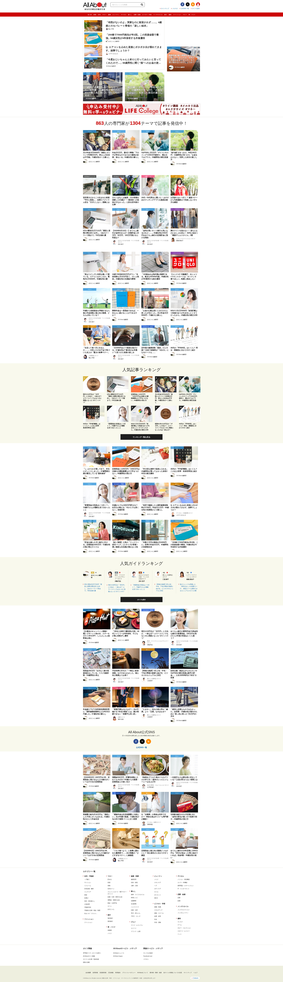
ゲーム (180, 925)
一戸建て (87, 879)
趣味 (170, 14)
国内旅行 (110, 921)
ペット (180, 934)
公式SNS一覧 (185, 8)
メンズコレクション (184, 909)
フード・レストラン (137, 925)
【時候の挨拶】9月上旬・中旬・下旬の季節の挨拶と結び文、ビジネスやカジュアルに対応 (164, 587)
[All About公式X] (188, 4)
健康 (109, 14)
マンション (87, 882)
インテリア (87, 892)
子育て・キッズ (135, 916)
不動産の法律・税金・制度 (92, 910)
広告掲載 (110, 972)
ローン (110, 906)
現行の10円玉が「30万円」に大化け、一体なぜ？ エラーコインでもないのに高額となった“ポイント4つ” (117, 588)
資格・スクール (159, 913)
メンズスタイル (158, 14)
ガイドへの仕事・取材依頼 (91, 959)
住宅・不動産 (89, 876)
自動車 (110, 930)
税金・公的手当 (112, 903)
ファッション (177, 14)
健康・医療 (135, 876)
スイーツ (133, 928)
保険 (109, 885)
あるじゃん (111, 909)
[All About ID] (198, 4)
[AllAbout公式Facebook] (182, 4)
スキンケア (157, 882)
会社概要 (88, 972)
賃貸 (85, 895)
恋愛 (179, 897)
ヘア (155, 885)
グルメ (185, 14)
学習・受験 (157, 922)
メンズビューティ (183, 913)
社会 (155, 919)
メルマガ (175, 8)
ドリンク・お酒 (135, 931)
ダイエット (157, 895)
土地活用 (87, 904)
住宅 (99, 14)
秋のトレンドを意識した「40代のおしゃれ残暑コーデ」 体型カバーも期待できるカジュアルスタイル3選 (189, 587)
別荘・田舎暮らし (89, 901)
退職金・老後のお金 (114, 900)
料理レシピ (134, 897)
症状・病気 (134, 882)
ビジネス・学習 (146, 14)
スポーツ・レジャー (184, 931)
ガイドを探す (196, 8)
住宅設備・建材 (89, 888)
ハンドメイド (135, 907)
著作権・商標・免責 (156, 972)
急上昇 (90, 14)
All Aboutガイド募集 (89, 956)
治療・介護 (134, 885)
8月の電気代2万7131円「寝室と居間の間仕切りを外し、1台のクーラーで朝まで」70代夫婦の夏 (93, 587)
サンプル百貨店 (148, 953)
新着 (95, 14)
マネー (104, 14)
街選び (86, 898)
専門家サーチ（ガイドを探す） (92, 953)
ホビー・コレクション (184, 928)
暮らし (130, 14)
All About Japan (118, 956)
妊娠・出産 (134, 910)
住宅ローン (111, 888)
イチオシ (146, 959)
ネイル (156, 892)
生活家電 (133, 904)
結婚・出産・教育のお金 (115, 897)
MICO (156, 898)
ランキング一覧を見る (141, 437)
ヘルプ (195, 972)
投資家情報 (103, 972)
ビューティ (116, 14)
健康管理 (133, 879)
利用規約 (117, 972)
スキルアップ (158, 910)
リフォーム (87, 885)
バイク (110, 933)
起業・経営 (157, 916)
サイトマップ (165, 8)
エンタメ (180, 922)
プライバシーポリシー (129, 972)
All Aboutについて (142, 972)
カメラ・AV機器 (182, 882)
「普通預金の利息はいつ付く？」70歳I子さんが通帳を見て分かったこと (140, 587)
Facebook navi (147, 956)
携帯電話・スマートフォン (186, 885)
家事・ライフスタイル (137, 894)
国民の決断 (86, 962)
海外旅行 (110, 918)
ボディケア (157, 888)
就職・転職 (157, 907)
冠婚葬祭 (133, 901)
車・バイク (192, 14)
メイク (156, 879)
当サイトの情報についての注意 (172, 972)
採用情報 (95, 972)
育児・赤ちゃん (135, 913)
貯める (110, 879)
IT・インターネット (183, 888)
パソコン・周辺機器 (184, 879)
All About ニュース (118, 953)
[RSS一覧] (193, 4)
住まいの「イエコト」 (91, 913)
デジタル (123, 14)
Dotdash (195, 978)
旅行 (165, 14)
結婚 (179, 901)
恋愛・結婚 (137, 14)
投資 (109, 882)
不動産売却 (87, 907)
